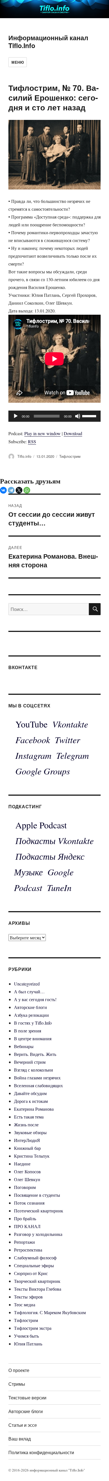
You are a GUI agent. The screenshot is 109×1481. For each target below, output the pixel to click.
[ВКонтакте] (3, 490)
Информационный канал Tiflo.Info (48, 41)
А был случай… (29, 991)
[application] (54, 416)
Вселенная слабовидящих (38, 1085)
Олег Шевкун (27, 1179)
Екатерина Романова (34, 1109)
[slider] (90, 416)
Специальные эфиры (34, 1265)
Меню (17, 62)
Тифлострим (69, 456)
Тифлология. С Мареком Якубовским (50, 1312)
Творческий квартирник (37, 1281)
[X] (19, 490)
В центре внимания (32, 1038)
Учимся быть (26, 1336)
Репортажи (24, 1242)
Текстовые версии (27, 1397)
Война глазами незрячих (37, 1077)
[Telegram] (11, 490)
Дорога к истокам (31, 1101)
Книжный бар (27, 1148)
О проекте (18, 1370)
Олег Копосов (27, 1171)
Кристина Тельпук (31, 1156)
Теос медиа (24, 1304)
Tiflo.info (24, 456)
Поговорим (25, 1187)
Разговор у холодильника (38, 1234)
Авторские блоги (30, 1007)
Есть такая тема (29, 1117)
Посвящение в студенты (37, 1195)
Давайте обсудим (30, 1093)
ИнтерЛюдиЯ (27, 1140)
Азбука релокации (31, 1015)
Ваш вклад (19, 1438)
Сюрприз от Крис (31, 1273)
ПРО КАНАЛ (27, 1226)
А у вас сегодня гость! (35, 999)
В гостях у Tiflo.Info (33, 1023)
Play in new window (42, 433)
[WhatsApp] (26, 490)
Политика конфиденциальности (41, 1452)
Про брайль (25, 1218)
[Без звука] (77, 416)
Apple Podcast (41, 825)
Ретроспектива (28, 1250)
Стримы (16, 1384)
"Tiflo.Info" (76, 1470)
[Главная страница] (54, 8)
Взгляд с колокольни (33, 1070)
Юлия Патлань (28, 1344)
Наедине (22, 1164)
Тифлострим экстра (32, 1328)
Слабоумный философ (35, 1257)
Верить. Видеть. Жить (35, 1054)
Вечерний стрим (30, 1062)
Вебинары (24, 1046)
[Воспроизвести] (15, 416)
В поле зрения (27, 1031)
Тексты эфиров (28, 1297)
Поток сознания (29, 1203)
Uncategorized (27, 984)
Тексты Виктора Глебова (37, 1289)
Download (73, 433)
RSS (32, 441)
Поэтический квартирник (38, 1211)
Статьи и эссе (22, 1425)
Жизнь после (26, 1124)
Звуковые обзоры (30, 1132)
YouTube (31, 724)
